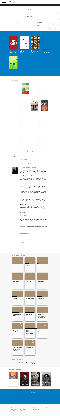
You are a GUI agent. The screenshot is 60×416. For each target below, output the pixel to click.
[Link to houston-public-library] (30, 276)
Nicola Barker (39, 22)
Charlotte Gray (24, 148)
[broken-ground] (34, 122)
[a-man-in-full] (15, 88)
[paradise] (24, 42)
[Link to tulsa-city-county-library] (30, 343)
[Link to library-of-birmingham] (42, 276)
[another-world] (44, 105)
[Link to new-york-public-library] (42, 310)
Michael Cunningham (34, 51)
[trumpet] (13, 62)
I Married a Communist (12, 52)
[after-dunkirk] (25, 105)
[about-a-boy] (44, 88)
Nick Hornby (43, 95)
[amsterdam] (34, 105)
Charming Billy (33, 148)
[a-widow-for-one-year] (34, 88)
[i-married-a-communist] (13, 42)
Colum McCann (44, 51)
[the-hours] (35, 42)
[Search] (57, 2)
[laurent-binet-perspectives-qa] (35, 379)
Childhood (42, 148)
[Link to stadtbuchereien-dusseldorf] (17, 343)
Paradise (21, 52)
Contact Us (45, 407)
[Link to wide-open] (29, 16)
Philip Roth (10, 51)
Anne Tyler (23, 95)
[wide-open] (24, 62)
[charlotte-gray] (25, 139)
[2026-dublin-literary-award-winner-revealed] (13, 379)
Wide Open (39, 24)
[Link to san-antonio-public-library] (42, 326)
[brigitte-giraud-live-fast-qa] (24, 379)
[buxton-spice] (44, 122)
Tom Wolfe (14, 95)
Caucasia (13, 148)
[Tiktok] (38, 409)
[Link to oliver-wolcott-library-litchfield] (17, 326)
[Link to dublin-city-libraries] (17, 276)
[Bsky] (40, 409)
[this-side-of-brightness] (46, 42)
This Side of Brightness (46, 52)
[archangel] (15, 122)
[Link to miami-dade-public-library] (30, 294)
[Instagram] (33, 409)
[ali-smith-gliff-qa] (46, 379)
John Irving (33, 95)
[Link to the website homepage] (9, 2)
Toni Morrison (22, 51)
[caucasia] (15, 139)
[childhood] (44, 139)
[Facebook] (35, 409)
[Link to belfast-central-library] (17, 260)
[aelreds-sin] (15, 105)
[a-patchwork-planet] (25, 88)
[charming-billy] (34, 139)
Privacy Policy (46, 408)
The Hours (33, 52)
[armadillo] (25, 122)
